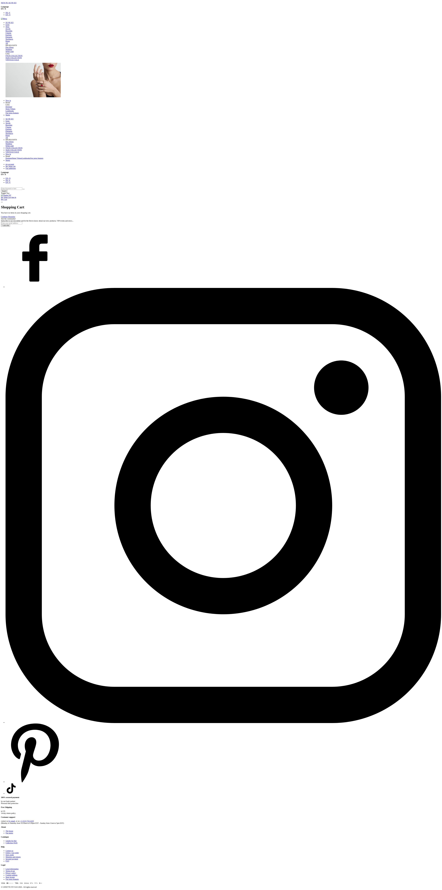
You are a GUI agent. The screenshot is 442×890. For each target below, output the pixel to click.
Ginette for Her (11, 841)
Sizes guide (10, 855)
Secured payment (12, 859)
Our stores (9, 833)
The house (9, 831)
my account (10, 164)
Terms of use (10, 871)
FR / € (8, 13)
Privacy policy (11, 873)
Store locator (10, 877)
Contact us (9, 851)
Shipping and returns (13, 857)
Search (4, 191)
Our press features (12, 879)
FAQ (7, 861)
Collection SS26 (11, 843)
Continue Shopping (8, 217)
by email (12, 821)
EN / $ (8, 178)
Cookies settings (11, 875)
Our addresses (11, 168)
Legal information (12, 869)
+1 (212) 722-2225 (27, 821)
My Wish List (10, 166)
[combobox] (11, 188)
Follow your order (12, 853)
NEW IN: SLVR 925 (8, 3)
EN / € (8, 15)
